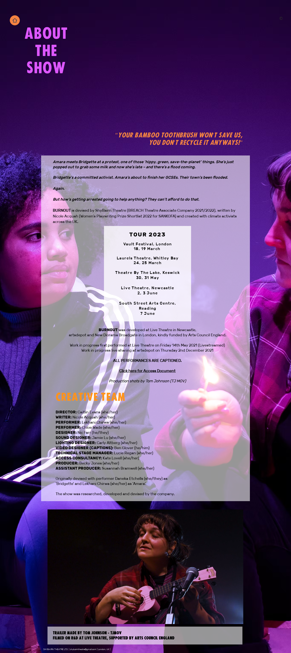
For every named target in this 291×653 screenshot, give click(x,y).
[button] (237, 619)
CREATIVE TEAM (90, 396)
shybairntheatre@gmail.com (83, 649)
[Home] (15, 20)
